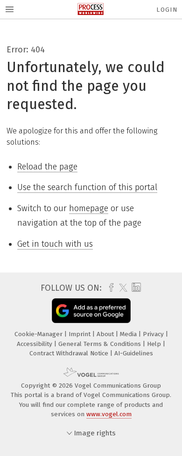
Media (129, 334)
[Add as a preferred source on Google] (91, 310)
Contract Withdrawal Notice (69, 353)
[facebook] (109, 288)
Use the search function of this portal (87, 187)
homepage (88, 208)
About (106, 334)
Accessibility (35, 344)
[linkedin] (135, 288)
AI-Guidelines (133, 353)
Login (166, 10)
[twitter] (120, 288)
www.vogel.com (109, 414)
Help (155, 344)
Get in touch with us (55, 244)
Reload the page (47, 167)
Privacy (154, 334)
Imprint (80, 334)
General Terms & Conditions (100, 344)
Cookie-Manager (39, 334)
